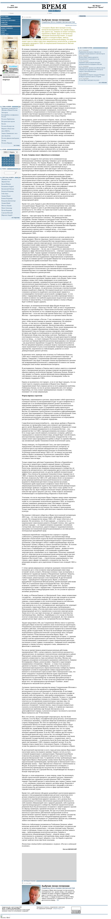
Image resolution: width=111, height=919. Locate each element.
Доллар (4, 140)
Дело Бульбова (6, 136)
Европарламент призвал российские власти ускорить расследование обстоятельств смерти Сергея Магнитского (92, 69)
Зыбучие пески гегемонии (55, 886)
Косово (4, 124)
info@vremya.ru (58, 908)
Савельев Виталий (7, 213)
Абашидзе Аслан (7, 179)
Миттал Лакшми (6, 205)
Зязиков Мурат (6, 196)
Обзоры (10, 100)
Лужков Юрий (6, 203)
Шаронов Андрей (7, 215)
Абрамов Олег (6, 181)
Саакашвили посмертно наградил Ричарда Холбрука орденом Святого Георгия (92, 75)
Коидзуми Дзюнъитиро (9, 201)
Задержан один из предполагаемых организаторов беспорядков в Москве (90, 63)
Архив (11, 13)
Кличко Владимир (7, 198)
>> (57, 900)
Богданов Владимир (8, 191)
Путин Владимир (7, 210)
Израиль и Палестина (8, 128)
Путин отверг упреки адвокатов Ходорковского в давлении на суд (89, 58)
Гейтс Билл (5, 193)
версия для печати (71, 25)
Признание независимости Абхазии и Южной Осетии (10, 109)
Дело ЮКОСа (6, 131)
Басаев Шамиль (6, 184)
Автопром (5, 112)
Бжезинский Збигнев (8, 189)
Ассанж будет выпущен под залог (89, 80)
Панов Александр (7, 208)
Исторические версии (8, 121)
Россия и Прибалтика (8, 119)
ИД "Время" (97, 6)
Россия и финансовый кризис (10, 138)
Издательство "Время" (96, 7)
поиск (50, 13)
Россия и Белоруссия (8, 126)
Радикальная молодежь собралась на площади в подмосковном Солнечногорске (92, 52)
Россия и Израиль (7, 143)
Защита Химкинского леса (9, 133)
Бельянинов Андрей (8, 186)
